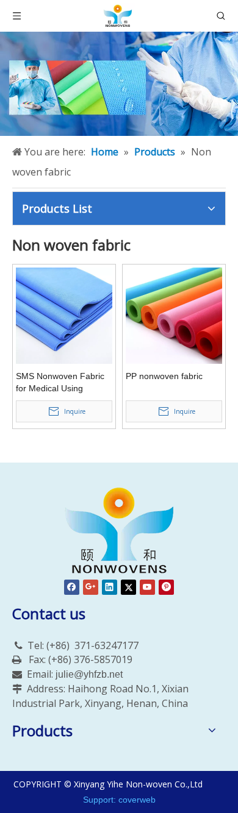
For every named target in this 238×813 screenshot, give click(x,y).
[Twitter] (128, 587)
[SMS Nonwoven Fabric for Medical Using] (64, 315)
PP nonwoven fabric (164, 376)
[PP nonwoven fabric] (174, 315)
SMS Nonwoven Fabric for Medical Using (60, 382)
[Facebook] (71, 587)
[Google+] (90, 587)
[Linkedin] (109, 587)
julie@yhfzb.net (89, 674)
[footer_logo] (119, 531)
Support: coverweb (119, 799)
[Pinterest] (166, 587)
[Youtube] (147, 587)
